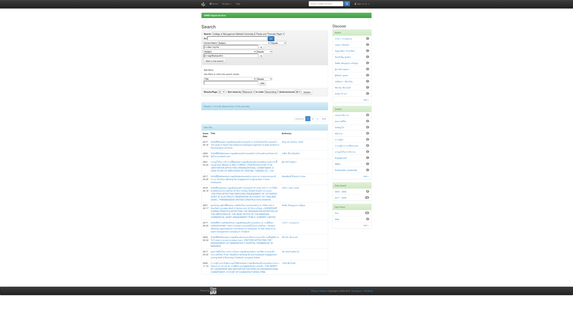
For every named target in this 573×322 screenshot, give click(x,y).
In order (260, 91)
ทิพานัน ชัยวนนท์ (289, 237)
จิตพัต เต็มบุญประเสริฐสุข (293, 205)
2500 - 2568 (340, 191)
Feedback (368, 290)
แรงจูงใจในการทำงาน (345, 151)
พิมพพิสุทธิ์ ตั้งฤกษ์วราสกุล (293, 176)
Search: (208, 33)
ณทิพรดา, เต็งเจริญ (343, 81)
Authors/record (287, 91)
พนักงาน (339, 133)
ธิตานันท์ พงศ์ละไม (290, 251)
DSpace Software (319, 290)
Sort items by (234, 91)
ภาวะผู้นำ (339, 139)
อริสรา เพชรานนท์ (290, 187)
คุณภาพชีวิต (340, 121)
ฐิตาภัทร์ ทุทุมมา (289, 161)
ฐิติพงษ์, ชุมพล (341, 75)
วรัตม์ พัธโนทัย (288, 262)
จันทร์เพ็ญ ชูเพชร (343, 56)
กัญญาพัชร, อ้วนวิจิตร (345, 50)
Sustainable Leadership (346, 170)
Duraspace (356, 290)
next (324, 118)
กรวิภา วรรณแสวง (290, 222)
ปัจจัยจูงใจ (339, 127)
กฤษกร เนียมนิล (342, 44)
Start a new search (215, 60)
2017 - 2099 (340, 197)
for (205, 38)
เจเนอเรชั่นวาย (342, 115)
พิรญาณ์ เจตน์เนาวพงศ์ (292, 141)
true (337, 213)
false (337, 219)
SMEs (337, 163)
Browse (226, 3)
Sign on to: (362, 3)
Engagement (341, 157)
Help (238, 3)
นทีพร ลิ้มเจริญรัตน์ (290, 153)
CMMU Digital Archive (215, 15)
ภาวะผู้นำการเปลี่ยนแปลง (346, 145)
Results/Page (210, 91)
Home (215, 3)
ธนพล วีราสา (341, 93)
